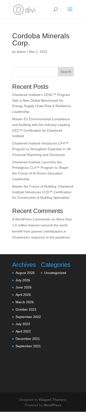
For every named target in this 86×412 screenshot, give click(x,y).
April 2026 (23, 295)
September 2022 (28, 317)
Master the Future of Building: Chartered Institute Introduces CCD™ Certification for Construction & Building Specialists (42, 192)
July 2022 (23, 324)
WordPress (52, 405)
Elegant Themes (52, 400)
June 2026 (24, 287)
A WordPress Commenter (31, 219)
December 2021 (28, 339)
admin (21, 52)
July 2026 (23, 280)
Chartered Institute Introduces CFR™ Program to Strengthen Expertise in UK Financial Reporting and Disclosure (41, 149)
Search (65, 72)
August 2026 (25, 273)
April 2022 (23, 331)
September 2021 (28, 346)
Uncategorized (55, 273)
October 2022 (26, 309)
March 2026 (25, 302)
